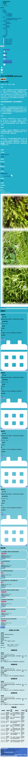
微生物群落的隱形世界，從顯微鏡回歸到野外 (9, 580)
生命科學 (2, 164)
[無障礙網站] (10, 755)
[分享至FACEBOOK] (14, 67)
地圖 (4, 17)
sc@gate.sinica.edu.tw (8, 752)
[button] (2, 7)
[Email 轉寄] (14, 72)
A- (6, 5)
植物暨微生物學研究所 (5, 154)
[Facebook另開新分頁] (8, 39)
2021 (7, 33)
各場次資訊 (2, 156)
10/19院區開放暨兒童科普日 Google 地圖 (13, 18)
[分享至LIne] (14, 70)
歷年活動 (5, 28)
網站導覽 (5, 2)
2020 (7, 34)
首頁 (4, 9)
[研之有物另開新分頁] (7, 44)
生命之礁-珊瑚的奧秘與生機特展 (7, 570)
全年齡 (2, 180)
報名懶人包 (8, 27)
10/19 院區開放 (8, 13)
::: (10, 1)
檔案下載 (5, 20)
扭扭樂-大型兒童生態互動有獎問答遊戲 (8, 609)
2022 (7, 32)
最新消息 (5, 11)
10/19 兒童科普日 (9, 14)
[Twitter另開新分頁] (7, 42)
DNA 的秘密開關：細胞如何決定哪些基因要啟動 (10, 551)
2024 (7, 29)
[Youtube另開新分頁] (7, 40)
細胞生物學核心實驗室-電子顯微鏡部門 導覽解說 (10, 590)
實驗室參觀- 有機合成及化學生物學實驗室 (8, 618)
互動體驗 (2, 168)
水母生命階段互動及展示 (5, 561)
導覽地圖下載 (8, 23)
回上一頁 (2, 627)
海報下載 (7, 22)
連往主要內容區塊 (6, 1)
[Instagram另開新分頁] (8, 41)
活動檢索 (5, 12)
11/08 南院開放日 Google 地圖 (11, 19)
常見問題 (5, 24)
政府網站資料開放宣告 (18, 754)
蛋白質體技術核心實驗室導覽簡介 (7, 599)
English (4, 4)
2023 (7, 30)
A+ (4, 5)
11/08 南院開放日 (9, 15)
